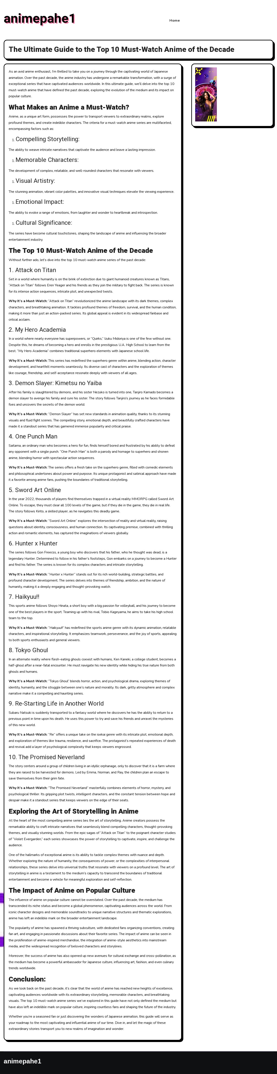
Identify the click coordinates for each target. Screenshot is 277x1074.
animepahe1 (40, 18)
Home (174, 20)
